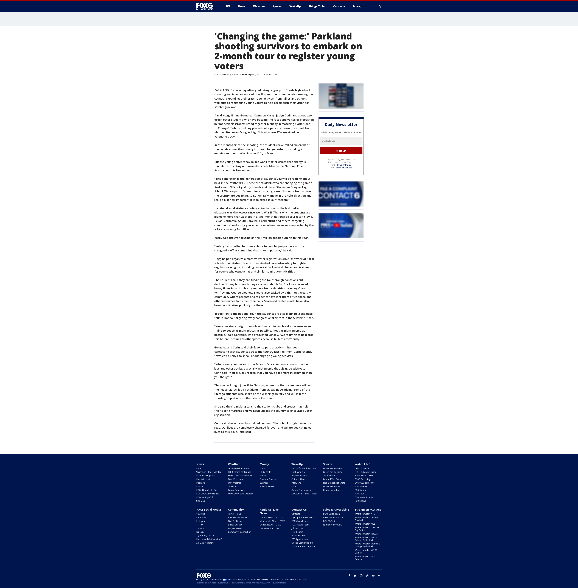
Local (199, 468)
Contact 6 (264, 468)
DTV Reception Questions (304, 546)
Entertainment (203, 479)
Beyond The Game (332, 479)
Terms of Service (343, 167)
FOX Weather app (236, 479)
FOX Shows (360, 500)
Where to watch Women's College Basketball (367, 545)
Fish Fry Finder (235, 521)
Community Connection (239, 531)
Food (294, 486)
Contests (295, 513)
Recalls (263, 475)
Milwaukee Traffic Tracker (304, 493)
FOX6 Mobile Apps (300, 521)
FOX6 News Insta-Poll (207, 490)
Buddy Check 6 (235, 524)
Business (264, 482)
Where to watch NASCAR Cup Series (367, 529)
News (200, 464)
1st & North (329, 475)
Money (264, 464)
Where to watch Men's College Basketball (366, 538)
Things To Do (234, 513)
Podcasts (200, 482)
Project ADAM (235, 528)
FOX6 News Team (300, 524)
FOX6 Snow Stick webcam (240, 493)
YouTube (200, 513)
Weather (234, 464)
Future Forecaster (236, 490)
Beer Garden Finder (237, 517)
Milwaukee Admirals (333, 490)
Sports (327, 464)
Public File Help (298, 535)
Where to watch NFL (365, 513)
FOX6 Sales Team (331, 513)
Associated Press (221, 74)
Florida (235, 74)
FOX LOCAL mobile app (207, 493)
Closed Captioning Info (302, 542)
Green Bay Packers (332, 471)
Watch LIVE (362, 464)
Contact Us (299, 509)
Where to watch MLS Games (365, 557)
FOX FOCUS (329, 521)
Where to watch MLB (365, 523)
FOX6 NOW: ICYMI (364, 475)
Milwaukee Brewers (332, 468)
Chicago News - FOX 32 (271, 517)
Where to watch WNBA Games (366, 551)
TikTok (199, 524)
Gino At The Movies (301, 490)
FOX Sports (360, 490)
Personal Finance (268, 479)
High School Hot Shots (334, 482)
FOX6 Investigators (205, 475)
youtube (373, 575)
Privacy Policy (344, 164)
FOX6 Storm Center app (239, 471)
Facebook (201, 517)
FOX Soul (359, 493)
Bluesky (200, 531)
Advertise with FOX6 (333, 517)
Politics (199, 486)
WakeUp (297, 464)
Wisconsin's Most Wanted (208, 471)
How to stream (362, 468)
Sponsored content (332, 524)
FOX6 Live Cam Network (240, 475)
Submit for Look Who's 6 (303, 468)
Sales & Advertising (336, 509)
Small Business (267, 486)
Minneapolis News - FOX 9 (272, 521)
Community (236, 509)
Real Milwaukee (299, 475)
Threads (200, 528)
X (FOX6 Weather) (205, 542)
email (379, 575)
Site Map (200, 500)
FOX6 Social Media (208, 509)
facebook (349, 575)
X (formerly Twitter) (205, 535)
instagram (361, 575)
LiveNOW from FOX (364, 482)
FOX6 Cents (265, 471)
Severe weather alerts (238, 468)
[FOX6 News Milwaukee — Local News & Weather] (206, 6)
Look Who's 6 (298, 471)
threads (367, 575)
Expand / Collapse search (380, 6)
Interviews (296, 482)
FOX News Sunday (364, 497)
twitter (355, 575)
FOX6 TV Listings (363, 479)
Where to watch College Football (366, 519)
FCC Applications (299, 539)
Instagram (201, 521)
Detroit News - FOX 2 (270, 524)
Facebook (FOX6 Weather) (209, 539)
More (356, 6)
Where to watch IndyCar (366, 533)
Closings (232, 486)
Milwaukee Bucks (331, 486)
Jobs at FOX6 (297, 528)
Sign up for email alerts (302, 517)
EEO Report (297, 531)
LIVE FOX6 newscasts (365, 471)
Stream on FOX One (368, 509)
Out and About (298, 479)
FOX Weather (234, 482)
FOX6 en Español (204, 497)
